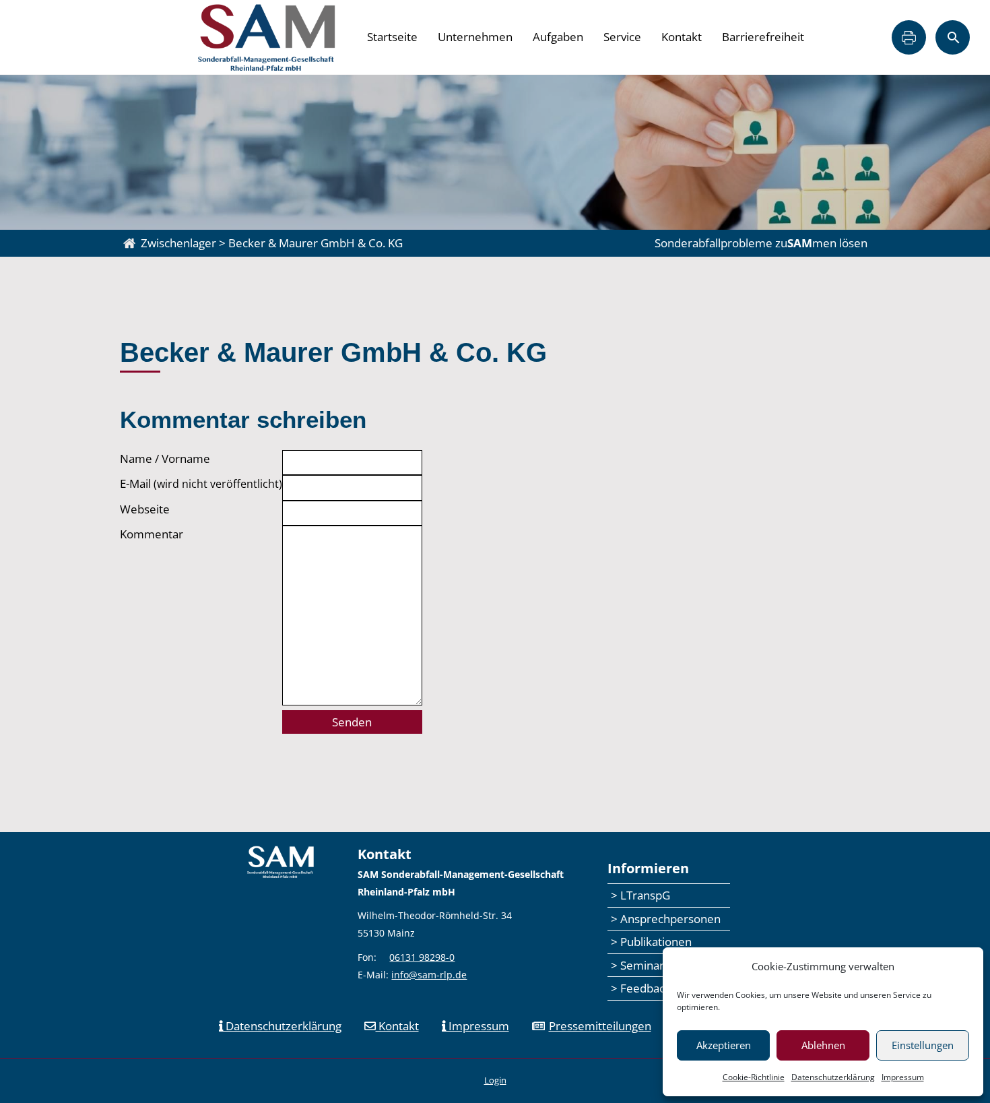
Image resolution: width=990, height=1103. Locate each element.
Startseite (392, 36)
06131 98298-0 (422, 957)
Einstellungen (923, 1045)
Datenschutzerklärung (833, 1077)
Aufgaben (558, 36)
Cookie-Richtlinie (754, 1077)
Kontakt (681, 36)
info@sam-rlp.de (429, 974)
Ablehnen (823, 1045)
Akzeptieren (723, 1045)
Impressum (903, 1077)
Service (622, 36)
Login (495, 1080)
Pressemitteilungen (600, 1026)
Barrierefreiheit (763, 36)
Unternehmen (475, 36)
